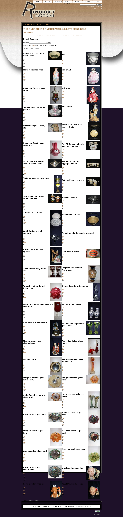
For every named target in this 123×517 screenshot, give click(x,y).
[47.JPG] (94, 499)
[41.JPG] (55, 460)
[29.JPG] (56, 356)
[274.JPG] (93, 103)
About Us (87, 1)
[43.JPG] (55, 478)
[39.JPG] (56, 445)
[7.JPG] (56, 158)
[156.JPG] (94, 121)
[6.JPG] (94, 140)
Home (37, 1)
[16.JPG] (55, 202)
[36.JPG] (94, 409)
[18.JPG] (56, 227)
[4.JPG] (55, 116)
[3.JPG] (56, 103)
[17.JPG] (93, 203)
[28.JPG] (93, 335)
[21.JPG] (55, 277)
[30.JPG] (94, 356)
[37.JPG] (55, 422)
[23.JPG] (56, 301)
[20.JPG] (56, 246)
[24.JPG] (96, 301)
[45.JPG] (93, 480)
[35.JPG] (55, 401)
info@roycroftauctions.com (94, 6)
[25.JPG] (58, 319)
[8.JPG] (93, 150)
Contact (97, 1)
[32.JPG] (94, 374)
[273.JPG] (93, 85)
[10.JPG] (93, 167)
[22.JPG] (94, 282)
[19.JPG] (93, 226)
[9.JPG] (55, 167)
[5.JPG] (55, 131)
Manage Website (97, 514)
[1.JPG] (55, 59)
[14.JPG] (93, 186)
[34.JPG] (93, 383)
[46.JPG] (56, 499)
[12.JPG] (58, 193)
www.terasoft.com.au (84, 506)
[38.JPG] (94, 427)
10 (35, 48)
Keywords (26, 42)
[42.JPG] (94, 464)
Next (37, 48)
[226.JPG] (56, 264)
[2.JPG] (56, 85)
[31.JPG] (56, 374)
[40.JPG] (94, 445)
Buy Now (47, 1)
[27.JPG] (56, 337)
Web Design (97, 512)
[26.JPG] (94, 319)
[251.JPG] (93, 64)
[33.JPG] (55, 387)
